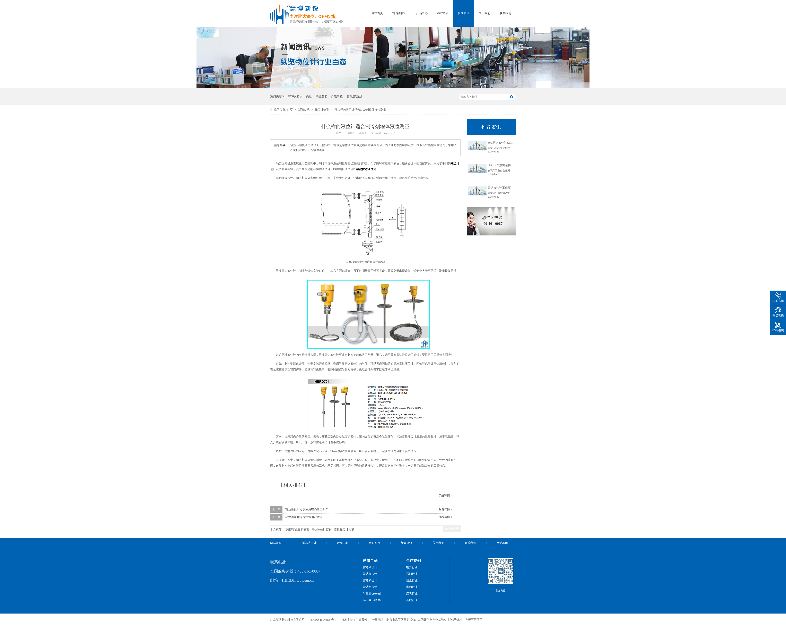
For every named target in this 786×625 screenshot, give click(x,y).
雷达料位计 (370, 580)
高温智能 (321, 96)
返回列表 (452, 529)
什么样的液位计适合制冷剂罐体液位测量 (360, 109)
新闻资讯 (463, 13)
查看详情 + (445, 509)
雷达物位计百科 (322, 529)
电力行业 (412, 567)
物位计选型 (322, 109)
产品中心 (422, 13)
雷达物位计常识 (344, 529)
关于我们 (484, 13)
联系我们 (505, 13)
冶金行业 (412, 580)
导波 (359, 169)
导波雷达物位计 (373, 593)
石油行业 (412, 573)
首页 (290, 109)
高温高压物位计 (373, 600)
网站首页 (377, 13)
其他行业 (412, 600)
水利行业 (412, 587)
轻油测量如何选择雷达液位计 (304, 517)
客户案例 (442, 13)
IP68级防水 (295, 96)
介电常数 (337, 96)
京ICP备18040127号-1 (323, 619)
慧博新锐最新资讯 (297, 529)
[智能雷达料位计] (393, 87)
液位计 (455, 163)
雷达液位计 (399, 13)
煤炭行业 (412, 593)
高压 (309, 96)
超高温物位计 (355, 96)
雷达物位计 (370, 573)
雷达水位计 (370, 587)
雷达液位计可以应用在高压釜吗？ (306, 509)
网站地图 (502, 542)
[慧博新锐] (280, 23)
